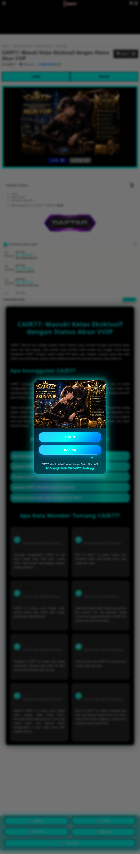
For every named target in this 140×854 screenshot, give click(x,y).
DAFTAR (70, 449)
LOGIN (70, 437)
